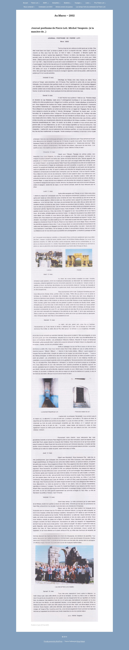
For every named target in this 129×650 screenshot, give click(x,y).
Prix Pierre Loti (99, 3)
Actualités (55, 3)
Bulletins (67, 3)
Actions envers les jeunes (64, 7)
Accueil (25, 3)
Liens (87, 3)
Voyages (78, 3)
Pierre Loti (34, 3)
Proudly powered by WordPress (53, 641)
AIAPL (45, 3)
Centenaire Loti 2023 (45, 7)
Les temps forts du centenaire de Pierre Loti (90, 7)
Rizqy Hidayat (81, 641)
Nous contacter (29, 7)
